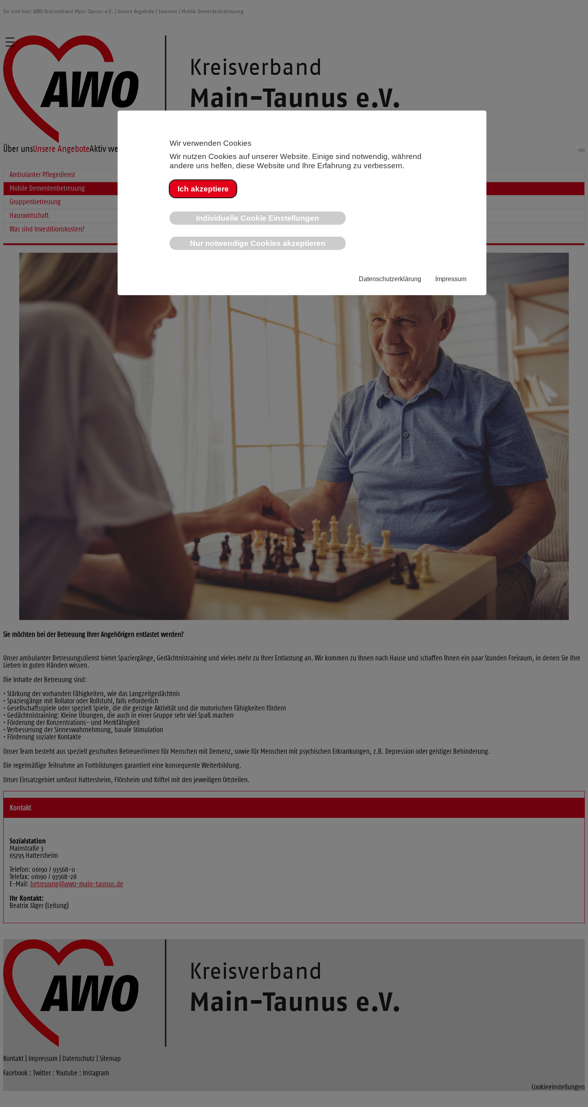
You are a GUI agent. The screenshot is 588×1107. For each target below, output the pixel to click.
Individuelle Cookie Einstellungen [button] (257, 217)
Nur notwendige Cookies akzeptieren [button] (258, 243)
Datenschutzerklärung (390, 279)
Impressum (450, 279)
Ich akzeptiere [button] (203, 188)
